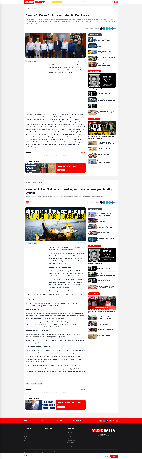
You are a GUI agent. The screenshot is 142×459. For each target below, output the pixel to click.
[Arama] (115, 2)
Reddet (106, 456)
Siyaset (75, 2)
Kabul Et (114, 456)
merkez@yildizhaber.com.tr (44, 452)
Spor (88, 2)
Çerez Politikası (70, 447)
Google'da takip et (32, 61)
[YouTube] (113, 421)
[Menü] (117, 2)
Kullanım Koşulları (71, 440)
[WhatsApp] (100, 421)
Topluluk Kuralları (71, 442)
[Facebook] (104, 421)
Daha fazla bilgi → (65, 457)
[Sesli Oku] (78, 61)
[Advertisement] (36, 86)
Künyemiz (45, 421)
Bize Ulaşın (29, 421)
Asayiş (82, 2)
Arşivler (61, 421)
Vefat (94, 2)
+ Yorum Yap (82, 152)
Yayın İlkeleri (70, 438)
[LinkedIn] (110, 421)
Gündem (67, 2)
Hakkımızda (69, 432)
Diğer (100, 2)
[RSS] (117, 421)
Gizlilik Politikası (79, 421)
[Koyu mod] (112, 2)
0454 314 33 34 (29, 452)
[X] (107, 421)
